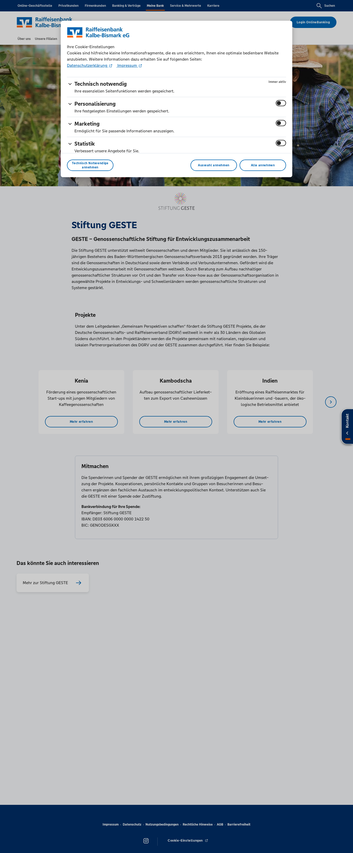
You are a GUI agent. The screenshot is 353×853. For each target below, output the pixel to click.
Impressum (127, 65)
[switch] (281, 103)
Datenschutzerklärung (87, 65)
